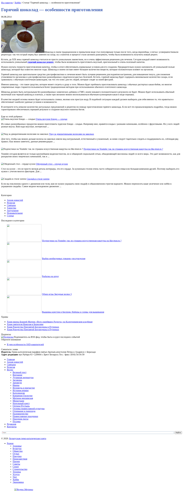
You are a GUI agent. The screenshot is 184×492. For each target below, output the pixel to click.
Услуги (16, 474)
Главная (11, 359)
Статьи (10, 215)
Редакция (11, 424)
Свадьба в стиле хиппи (38, 179)
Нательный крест (21, 403)
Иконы (16, 385)
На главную (7, 2)
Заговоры (17, 380)
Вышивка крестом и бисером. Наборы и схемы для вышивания (73, 312)
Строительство (20, 469)
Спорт (16, 466)
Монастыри (18, 401)
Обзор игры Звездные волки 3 (57, 294)
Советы (16, 464)
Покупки (17, 456)
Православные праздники (25, 416)
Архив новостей (15, 200)
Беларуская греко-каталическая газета (27, 438)
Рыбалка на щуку (50, 276)
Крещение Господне (22, 395)
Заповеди (17, 382)
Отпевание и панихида (24, 411)
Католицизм (19, 393)
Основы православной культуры (29, 408)
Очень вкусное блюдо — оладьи (51, 119)
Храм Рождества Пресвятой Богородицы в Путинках (33, 327)
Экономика (18, 482)
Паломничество (20, 414)
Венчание (17, 375)
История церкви (21, 390)
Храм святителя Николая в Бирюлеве (25, 324)
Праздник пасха (20, 419)
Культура (17, 448)
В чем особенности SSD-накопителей (25, 344)
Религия (11, 203)
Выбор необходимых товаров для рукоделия (63, 258)
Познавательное (15, 213)
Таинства (11, 208)
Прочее (16, 461)
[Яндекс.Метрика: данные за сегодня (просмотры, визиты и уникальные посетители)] (23, 489)
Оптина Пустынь (21, 406)
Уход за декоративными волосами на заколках (71, 134)
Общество (18, 451)
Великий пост (19, 372)
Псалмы (17, 421)
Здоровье (17, 446)
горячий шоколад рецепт (41, 62)
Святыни (11, 205)
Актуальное (13, 210)
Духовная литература (23, 377)
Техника (17, 472)
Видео (10, 370)
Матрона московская (23, 398)
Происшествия (20, 459)
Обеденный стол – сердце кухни (52, 164)
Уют (15, 477)
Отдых (16, 453)
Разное (10, 443)
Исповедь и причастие (24, 388)
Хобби (18, 2)
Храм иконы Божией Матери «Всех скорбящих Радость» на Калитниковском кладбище (50, 322)
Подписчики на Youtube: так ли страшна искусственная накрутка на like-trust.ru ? (123, 149)
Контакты (12, 426)
